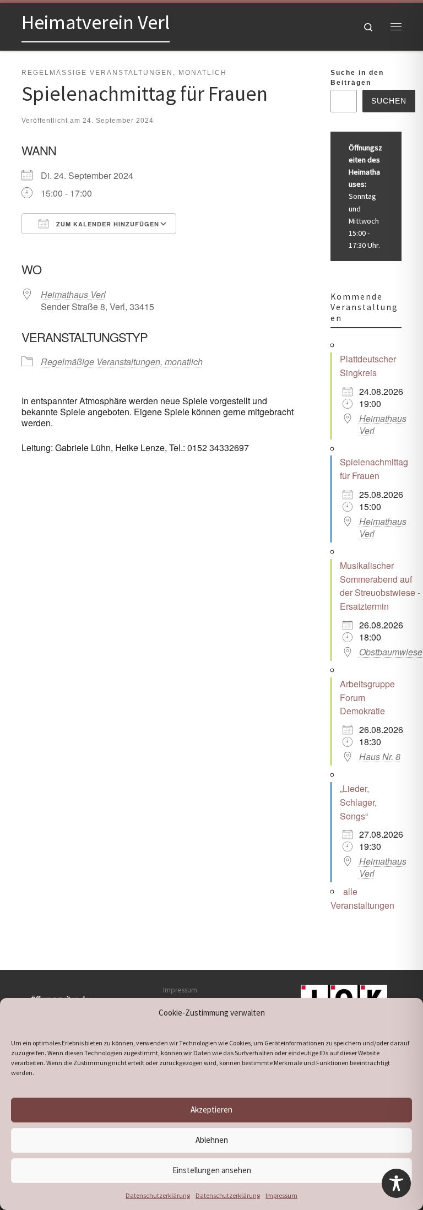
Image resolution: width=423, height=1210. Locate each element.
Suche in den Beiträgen (357, 77)
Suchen (388, 100)
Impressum (281, 1195)
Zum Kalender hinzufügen (106, 224)
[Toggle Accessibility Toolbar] (396, 1183)
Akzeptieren (211, 1109)
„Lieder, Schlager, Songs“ (358, 802)
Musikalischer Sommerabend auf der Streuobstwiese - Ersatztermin (380, 585)
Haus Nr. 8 (379, 756)
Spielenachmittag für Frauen (374, 468)
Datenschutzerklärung (158, 1195)
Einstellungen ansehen (211, 1170)
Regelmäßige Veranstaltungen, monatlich (122, 361)
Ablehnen (212, 1140)
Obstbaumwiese (390, 651)
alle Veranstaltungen (362, 898)
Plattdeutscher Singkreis (368, 365)
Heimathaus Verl (73, 294)
